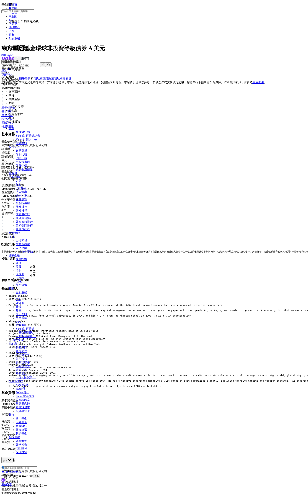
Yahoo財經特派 (25, 328)
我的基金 (21, 433)
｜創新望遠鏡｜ (26, 336)
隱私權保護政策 (44, 78)
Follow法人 (22, 392)
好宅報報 (21, 358)
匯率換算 (21, 441)
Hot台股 (21, 388)
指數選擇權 (23, 244)
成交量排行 (23, 214)
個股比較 (21, 154)
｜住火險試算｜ (26, 377)
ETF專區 (21, 188)
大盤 (18, 180)
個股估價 (21, 165)
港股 (18, 270)
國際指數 (21, 259)
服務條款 (24, 78)
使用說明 (258, 82)
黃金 (18, 306)
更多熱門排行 (24, 225)
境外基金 (21, 422)
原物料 (20, 277)
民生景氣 (21, 318)
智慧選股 (21, 150)
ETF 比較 (21, 158)
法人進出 (21, 191)
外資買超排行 (24, 218)
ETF (18, 295)
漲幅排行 (21, 206)
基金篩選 (21, 429)
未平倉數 (21, 248)
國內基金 (21, 418)
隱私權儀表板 (62, 78)
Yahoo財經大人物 (26, 139)
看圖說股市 (23, 407)
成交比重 (21, 195)
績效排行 (21, 426)
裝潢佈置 (21, 369)
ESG (18, 321)
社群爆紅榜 (23, 131)
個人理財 (21, 314)
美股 (18, 266)
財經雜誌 (21, 325)
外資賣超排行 (24, 221)
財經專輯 (21, 143)
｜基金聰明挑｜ (26, 332)
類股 (18, 184)
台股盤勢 (21, 292)
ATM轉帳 (21, 448)
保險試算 (21, 452)
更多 (5, 461)
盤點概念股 (23, 403)
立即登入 (7, 74)
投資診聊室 (23, 399)
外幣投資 (21, 444)
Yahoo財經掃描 (25, 396)
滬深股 (20, 274)
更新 (36, 476)
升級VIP (6, 484)
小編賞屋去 (23, 366)
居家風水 (21, 373)
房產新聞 (21, 347)
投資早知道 (23, 411)
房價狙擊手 (23, 362)
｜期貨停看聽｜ (26, 251)
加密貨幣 (21, 284)
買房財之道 (23, 354)
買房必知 (21, 351)
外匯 (18, 262)
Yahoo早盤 (22, 384)
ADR (19, 281)
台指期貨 (21, 240)
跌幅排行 (21, 210)
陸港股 (20, 303)
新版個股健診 (24, 169)
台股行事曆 (23, 161)
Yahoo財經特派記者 (28, 135)
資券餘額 (21, 199)
